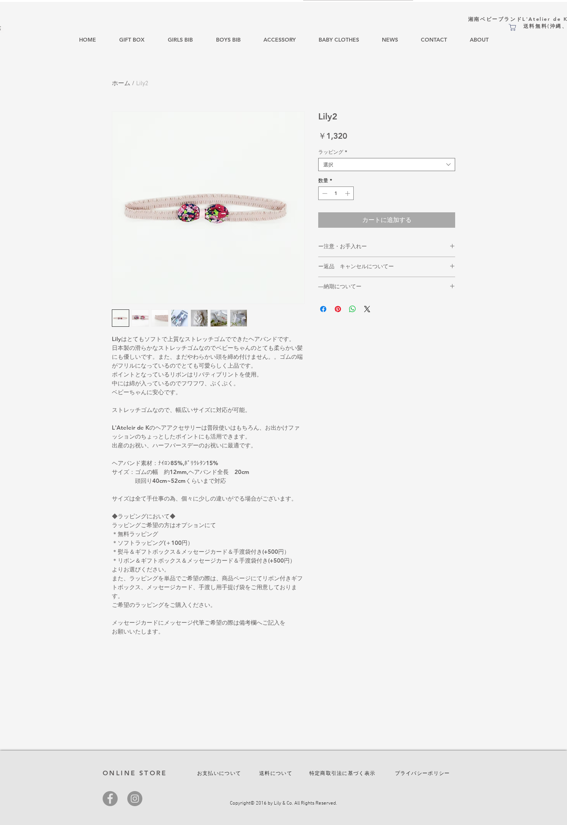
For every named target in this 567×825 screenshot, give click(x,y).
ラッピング (332, 152)
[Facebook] (110, 798)
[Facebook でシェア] (323, 309)
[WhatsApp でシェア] (352, 309)
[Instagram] (134, 798)
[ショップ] (512, 27)
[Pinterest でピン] (338, 309)
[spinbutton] (336, 193)
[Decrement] (324, 193)
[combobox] (386, 164)
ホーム (121, 83)
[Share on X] (367, 309)
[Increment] (348, 193)
